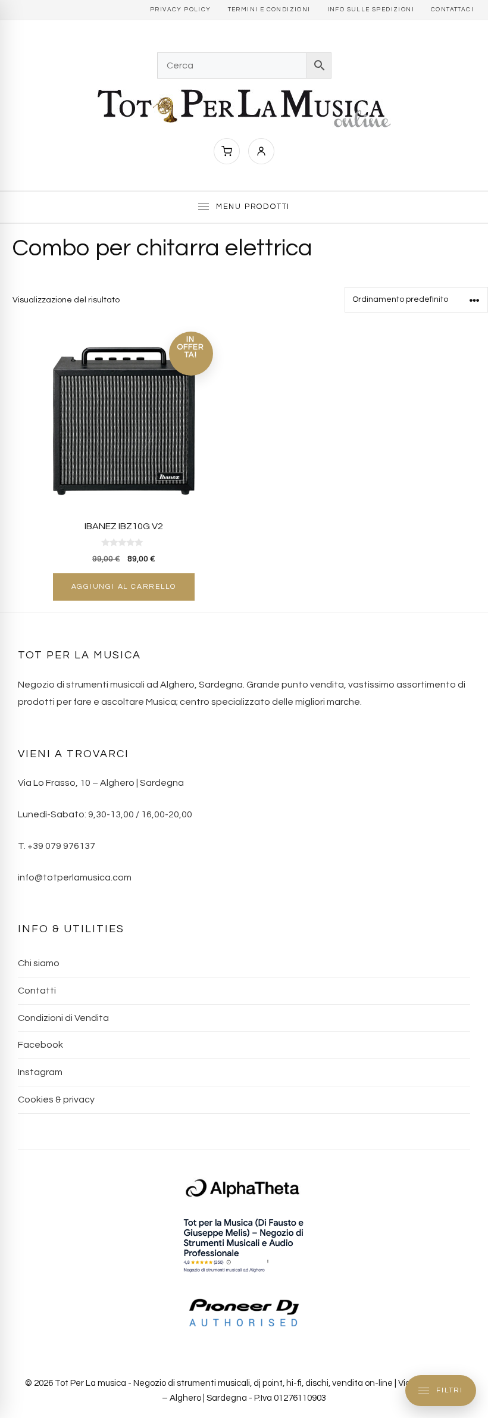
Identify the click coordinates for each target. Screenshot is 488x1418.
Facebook (40, 1045)
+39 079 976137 (61, 846)
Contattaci (452, 10)
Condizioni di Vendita (63, 1018)
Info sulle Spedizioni (370, 10)
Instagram (40, 1072)
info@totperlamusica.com (75, 877)
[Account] (261, 151)
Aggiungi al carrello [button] (123, 587)
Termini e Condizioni (269, 10)
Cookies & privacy (56, 1099)
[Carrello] (227, 151)
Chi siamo (39, 963)
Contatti (37, 990)
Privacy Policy (180, 10)
